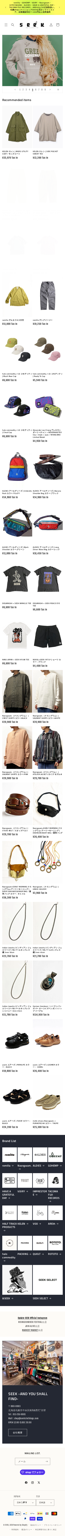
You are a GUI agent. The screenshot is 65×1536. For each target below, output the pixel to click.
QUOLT (37, 1254)
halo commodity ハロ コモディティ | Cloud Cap (17, 431)
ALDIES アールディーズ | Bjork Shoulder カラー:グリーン (15, 548)
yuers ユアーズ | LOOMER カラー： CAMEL (46, 1066)
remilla (6, 1165)
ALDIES (37, 1165)
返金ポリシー (35, 1525)
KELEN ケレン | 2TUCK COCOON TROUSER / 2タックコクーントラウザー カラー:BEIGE (16, 213)
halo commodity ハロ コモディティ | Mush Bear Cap (17, 375)
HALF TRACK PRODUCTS (9, 1225)
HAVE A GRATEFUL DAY (8, 1195)
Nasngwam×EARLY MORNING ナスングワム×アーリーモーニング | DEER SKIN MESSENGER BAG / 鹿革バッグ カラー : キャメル (17, 890)
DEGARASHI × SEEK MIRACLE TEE (16, 603)
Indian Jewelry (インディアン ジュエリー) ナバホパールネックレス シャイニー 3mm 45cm (16, 1008)
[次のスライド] (50, 89)
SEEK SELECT (40, 1298)
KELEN (21, 1223)
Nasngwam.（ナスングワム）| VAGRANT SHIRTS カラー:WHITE (46, 717)
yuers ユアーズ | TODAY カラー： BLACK (16, 1122)
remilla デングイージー (43, 320)
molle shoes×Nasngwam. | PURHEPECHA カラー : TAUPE (45, 1122)
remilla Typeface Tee (41, 269)
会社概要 (18, 1432)
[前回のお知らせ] (5, 7)
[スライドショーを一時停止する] (59, 89)
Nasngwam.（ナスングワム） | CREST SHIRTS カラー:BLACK (15, 717)
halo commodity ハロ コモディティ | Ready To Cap (48, 375)
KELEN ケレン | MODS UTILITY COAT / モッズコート (15, 152)
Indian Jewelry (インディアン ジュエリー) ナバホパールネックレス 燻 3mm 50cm (16, 950)
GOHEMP (53, 1165)
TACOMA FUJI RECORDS (53, 1195)
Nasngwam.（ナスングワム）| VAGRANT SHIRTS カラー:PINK (15, 773)
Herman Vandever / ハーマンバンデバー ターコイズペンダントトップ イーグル (47, 1008)
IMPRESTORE (40, 1193)
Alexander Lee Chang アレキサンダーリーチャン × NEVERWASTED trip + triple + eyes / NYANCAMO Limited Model (47, 433)
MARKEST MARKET (30, 1330)
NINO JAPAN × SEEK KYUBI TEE (15, 659)
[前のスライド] (15, 89)
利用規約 (15, 1529)
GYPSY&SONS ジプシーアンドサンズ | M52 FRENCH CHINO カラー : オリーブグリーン (47, 213)
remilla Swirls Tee (10, 269)
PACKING (23, 1254)
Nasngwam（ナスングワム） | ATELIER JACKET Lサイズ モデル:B (47, 773)
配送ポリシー (27, 1529)
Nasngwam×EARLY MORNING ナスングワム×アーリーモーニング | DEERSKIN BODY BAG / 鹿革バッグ (48, 830)
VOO (35, 1223)
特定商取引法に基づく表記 (45, 1529)
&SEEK (6, 1298)
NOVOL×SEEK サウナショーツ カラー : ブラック (47, 660)
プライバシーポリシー (53, 1525)
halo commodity (8, 1255)
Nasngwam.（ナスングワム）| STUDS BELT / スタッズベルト (15, 829)
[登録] (46, 1461)
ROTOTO (53, 1254)
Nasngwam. (24, 1166)
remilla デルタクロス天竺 (13, 320)
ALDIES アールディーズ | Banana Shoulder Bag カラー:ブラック (47, 492)
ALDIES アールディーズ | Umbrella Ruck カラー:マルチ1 (17, 492)
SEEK (11, 1525)
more (32, 64)
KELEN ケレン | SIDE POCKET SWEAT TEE (45, 152)
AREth (51, 1223)
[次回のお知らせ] (59, 7)
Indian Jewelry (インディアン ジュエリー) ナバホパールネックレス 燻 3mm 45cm (47, 950)
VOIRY (21, 1191)
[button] (6, 25)
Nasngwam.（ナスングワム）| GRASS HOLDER (46, 888)
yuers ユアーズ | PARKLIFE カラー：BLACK (15, 1066)
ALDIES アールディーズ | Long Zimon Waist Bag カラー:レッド (46, 548)
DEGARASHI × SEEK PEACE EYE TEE (46, 604)
